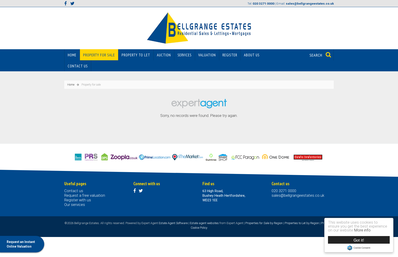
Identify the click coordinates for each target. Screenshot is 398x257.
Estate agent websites (204, 223)
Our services (74, 204)
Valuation (207, 55)
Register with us (77, 200)
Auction (164, 55)
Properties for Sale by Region (264, 223)
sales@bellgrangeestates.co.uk (298, 195)
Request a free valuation (84, 195)
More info (362, 230)
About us (252, 55)
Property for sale (99, 55)
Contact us (78, 66)
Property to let (136, 55)
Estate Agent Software (173, 223)
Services (185, 55)
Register (229, 55)
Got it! (359, 240)
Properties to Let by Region (302, 223)
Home (72, 55)
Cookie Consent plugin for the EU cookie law (358, 247)
